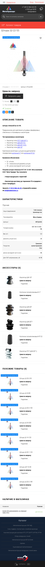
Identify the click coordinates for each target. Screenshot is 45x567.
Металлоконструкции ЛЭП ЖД (22, 525)
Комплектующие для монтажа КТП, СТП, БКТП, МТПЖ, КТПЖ (22, 532)
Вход (31, 2)
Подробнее (24, 284)
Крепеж (22, 543)
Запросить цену (14, 96)
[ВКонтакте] (4, 112)
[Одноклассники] (6, 112)
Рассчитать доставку (11, 105)
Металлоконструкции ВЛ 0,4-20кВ (22, 540)
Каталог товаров (13, 25)
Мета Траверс (37, 217)
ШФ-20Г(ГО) (21, 143)
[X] (12, 112)
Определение (10, 2)
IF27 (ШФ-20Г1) (22, 140)
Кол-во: (7, 101)
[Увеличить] (22, 61)
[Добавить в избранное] (40, 38)
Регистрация (39, 2)
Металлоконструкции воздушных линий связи (22, 550)
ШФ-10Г (19, 147)
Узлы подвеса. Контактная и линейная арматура (22, 529)
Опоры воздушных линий (22, 536)
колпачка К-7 (16, 153)
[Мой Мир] (9, 112)
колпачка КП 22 (29, 153)
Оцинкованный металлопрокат (22, 547)
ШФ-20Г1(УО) (21, 145)
